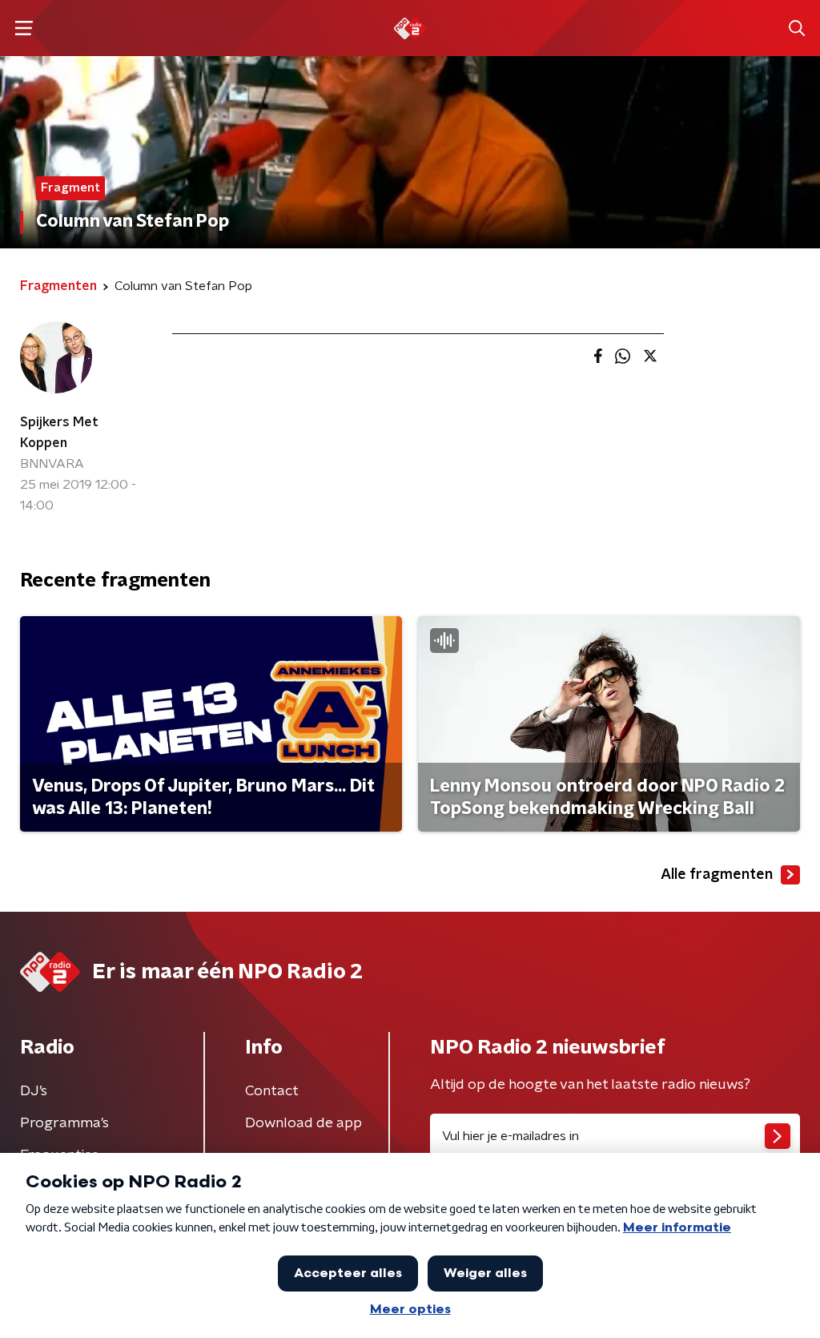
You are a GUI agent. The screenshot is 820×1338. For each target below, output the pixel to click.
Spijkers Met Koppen (59, 432)
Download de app (303, 1123)
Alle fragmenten (717, 875)
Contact (272, 1091)
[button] (23, 28)
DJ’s (33, 1091)
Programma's (64, 1123)
